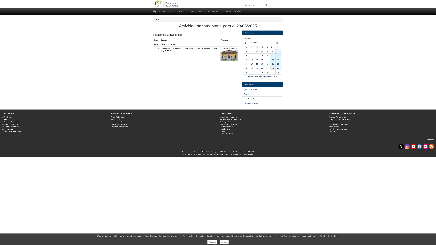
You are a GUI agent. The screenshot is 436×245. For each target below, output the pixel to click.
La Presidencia (7, 117)
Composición (166, 11)
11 (257, 60)
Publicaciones (116, 119)
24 (252, 68)
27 (252, 51)
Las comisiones (7, 129)
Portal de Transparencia (337, 117)
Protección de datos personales (235, 154)
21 (273, 64)
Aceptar (224, 242)
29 (262, 51)
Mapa (238, 152)
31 (273, 51)
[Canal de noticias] (431, 146)
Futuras (246, 94)
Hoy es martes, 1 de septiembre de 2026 (262, 76)
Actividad (181, 11)
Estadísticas (224, 131)
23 (246, 68)
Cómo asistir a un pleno (228, 124)
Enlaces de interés (226, 134)
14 (273, 60)
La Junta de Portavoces (10, 122)
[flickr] (425, 146)
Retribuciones (334, 126)
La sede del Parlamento (228, 117)
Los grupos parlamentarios (11, 131)
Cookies (251, 154)
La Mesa (5, 119)
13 (268, 60)
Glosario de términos (189, 154)
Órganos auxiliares (226, 126)
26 (246, 51)
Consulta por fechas (251, 99)
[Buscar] (266, 5)
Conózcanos (196, 11)
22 (278, 64)
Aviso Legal (218, 154)
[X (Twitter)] (401, 146)
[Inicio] (154, 11)
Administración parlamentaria (230, 119)
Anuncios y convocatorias (338, 129)
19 (262, 64)
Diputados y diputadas (10, 124)
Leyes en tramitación (118, 122)
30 (268, 51)
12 (262, 60)
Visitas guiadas (225, 122)
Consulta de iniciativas (119, 124)
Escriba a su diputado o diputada (340, 119)
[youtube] (413, 146)
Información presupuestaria (338, 124)
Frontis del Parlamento (228, 48)
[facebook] (419, 146)
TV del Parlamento (117, 117)
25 (257, 68)
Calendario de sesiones (119, 126)
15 (278, 60)
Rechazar (212, 242)
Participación (233, 11)
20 (268, 64)
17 (252, 64)
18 (257, 64)
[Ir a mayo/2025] (245, 43)
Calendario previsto (251, 103)
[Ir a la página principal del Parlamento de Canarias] (166, 3)
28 (257, 51)
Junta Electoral (225, 129)
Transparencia (215, 11)
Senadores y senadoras (10, 126)
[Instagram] (407, 146)
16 (246, 64)
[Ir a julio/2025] (277, 43)
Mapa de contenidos (205, 154)
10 (252, 60)
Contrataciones (334, 122)
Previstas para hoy (250, 89)
